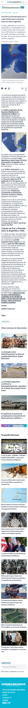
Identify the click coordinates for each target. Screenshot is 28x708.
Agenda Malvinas (6, 12)
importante (5, 321)
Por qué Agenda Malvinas (13, 690)
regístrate (13, 671)
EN (23, 2)
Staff (5, 695)
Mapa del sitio (8, 692)
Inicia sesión (5, 671)
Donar (5, 700)
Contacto (6, 698)
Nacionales (15, 12)
